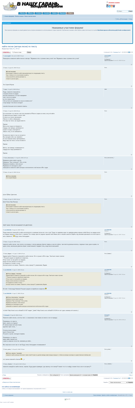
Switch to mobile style (67, 392)
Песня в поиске (19, 16)
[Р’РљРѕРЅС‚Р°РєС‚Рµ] (107, 6)
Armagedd (6, 315)
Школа (30, 13)
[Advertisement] (67, 38)
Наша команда (97, 395)
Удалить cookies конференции (109, 395)
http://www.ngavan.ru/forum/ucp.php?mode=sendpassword (113, 30)
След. (130, 375)
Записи (54, 13)
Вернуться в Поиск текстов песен (11, 382)
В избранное (111, 5)
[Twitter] (109, 6)
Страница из (117, 52)
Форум (70, 13)
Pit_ (14, 48)
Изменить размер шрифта (130, 16)
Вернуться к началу (131, 64)
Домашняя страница (114, 2)
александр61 (7, 55)
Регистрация (124, 19)
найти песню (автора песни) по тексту (19, 46)
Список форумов (9, 16)
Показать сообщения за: (43, 375)
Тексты (22, 13)
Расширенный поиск (127, 12)
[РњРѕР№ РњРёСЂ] (114, 6)
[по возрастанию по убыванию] (90, 375)
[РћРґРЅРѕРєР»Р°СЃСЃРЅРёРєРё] (112, 6)
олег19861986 (7, 229)
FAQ (118, 19)
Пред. (4, 375)
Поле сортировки (64, 375)
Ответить (4, 51)
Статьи (38, 13)
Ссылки (46, 13)
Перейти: (105, 382)
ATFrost (17, 48)
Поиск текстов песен (30, 16)
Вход (131, 19)
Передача (62, 13)
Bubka (11, 48)
